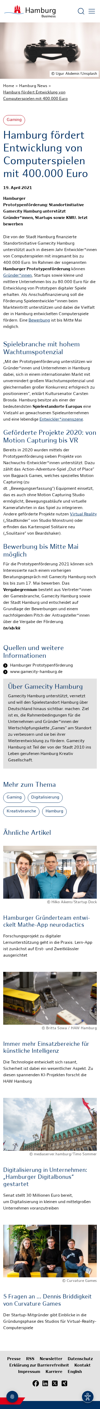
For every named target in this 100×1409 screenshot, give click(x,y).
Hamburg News (33, 86)
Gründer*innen (17, 276)
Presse (14, 1359)
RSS (30, 1359)
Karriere (54, 1372)
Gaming (14, 120)
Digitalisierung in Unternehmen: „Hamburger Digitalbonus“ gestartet (45, 1177)
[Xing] (65, 1384)
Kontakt (82, 1366)
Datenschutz (80, 1359)
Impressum (29, 1372)
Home (8, 86)
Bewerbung (39, 321)
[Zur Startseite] (29, 11)
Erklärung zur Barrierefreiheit (39, 1366)
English (75, 1372)
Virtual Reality (83, 514)
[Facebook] (36, 1384)
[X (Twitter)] (55, 1384)
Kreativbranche (21, 811)
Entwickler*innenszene (61, 420)
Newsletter (51, 1359)
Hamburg (54, 811)
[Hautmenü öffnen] (92, 11)
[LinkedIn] (45, 1384)
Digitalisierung (45, 798)
